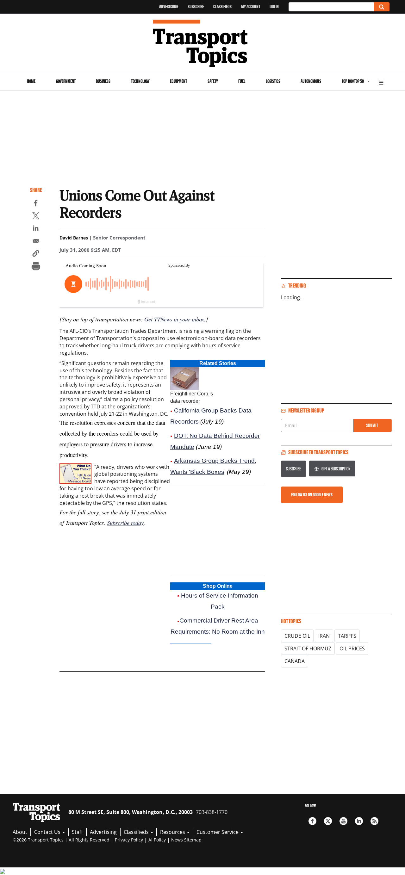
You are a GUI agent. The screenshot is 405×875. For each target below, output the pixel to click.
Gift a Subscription (335, 469)
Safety (213, 81)
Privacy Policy (129, 840)
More (381, 81)
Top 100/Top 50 (353, 81)
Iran (324, 635)
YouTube (343, 821)
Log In (274, 6)
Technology (140, 81)
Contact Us (48, 831)
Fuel (241, 81)
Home (31, 81)
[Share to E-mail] (35, 241)
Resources (173, 831)
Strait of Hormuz (307, 648)
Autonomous (311, 81)
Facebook (312, 821)
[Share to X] (35, 216)
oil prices (352, 648)
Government (66, 81)
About (20, 831)
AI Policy (157, 840)
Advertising (168, 6)
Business (103, 81)
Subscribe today (125, 522)
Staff (77, 831)
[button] (35, 254)
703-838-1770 (211, 812)
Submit (372, 425)
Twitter (328, 821)
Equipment (178, 81)
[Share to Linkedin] (35, 229)
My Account (250, 6)
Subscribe (196, 6)
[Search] (381, 6)
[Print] (35, 267)
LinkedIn (359, 821)
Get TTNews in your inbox (174, 319)
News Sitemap (186, 840)
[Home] (202, 43)
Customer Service (218, 831)
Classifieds (222, 6)
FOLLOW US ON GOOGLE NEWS (312, 495)
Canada (294, 661)
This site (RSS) (374, 821)
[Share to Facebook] (35, 204)
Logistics (273, 81)
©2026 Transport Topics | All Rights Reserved (61, 840)
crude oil (297, 635)
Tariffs (347, 635)
